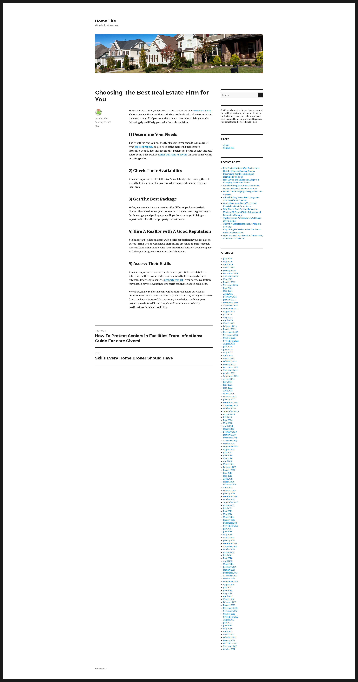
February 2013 (229, 602)
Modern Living (101, 118)
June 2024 (228, 288)
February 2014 (229, 567)
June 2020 (228, 420)
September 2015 (230, 526)
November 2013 (230, 576)
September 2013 (230, 581)
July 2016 (227, 508)
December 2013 (230, 573)
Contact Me (228, 148)
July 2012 (227, 623)
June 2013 (227, 590)
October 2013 (229, 579)
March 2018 (228, 482)
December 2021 (230, 367)
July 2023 (227, 314)
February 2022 (230, 361)
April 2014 (227, 561)
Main (97, 126)
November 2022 (230, 335)
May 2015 (227, 535)
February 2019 (229, 467)
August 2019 (228, 449)
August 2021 (228, 379)
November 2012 (230, 611)
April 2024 (228, 294)
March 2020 (228, 429)
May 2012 (227, 628)
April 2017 (227, 488)
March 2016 (228, 517)
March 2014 (228, 564)
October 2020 (229, 408)
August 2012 (228, 620)
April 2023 (228, 320)
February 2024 (230, 297)
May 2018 (227, 476)
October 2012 (229, 614)
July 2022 (227, 347)
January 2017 (229, 493)
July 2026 (227, 259)
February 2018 (229, 485)
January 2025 (229, 282)
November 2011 (230, 646)
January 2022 (229, 364)
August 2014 (228, 552)
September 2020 (231, 411)
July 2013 (227, 587)
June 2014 (227, 558)
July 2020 (227, 417)
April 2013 (227, 596)
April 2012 (227, 631)
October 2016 (229, 499)
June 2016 (227, 511)
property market (173, 280)
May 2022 (227, 352)
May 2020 (227, 423)
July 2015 (227, 529)
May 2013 (227, 593)
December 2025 (230, 273)
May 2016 (227, 514)
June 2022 (227, 350)
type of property (144, 146)
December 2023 (230, 303)
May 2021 (227, 388)
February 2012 (229, 637)
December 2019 (230, 438)
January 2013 (229, 605)
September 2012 (230, 617)
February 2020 (230, 432)
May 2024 (227, 291)
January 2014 (229, 570)
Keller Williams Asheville (172, 154)
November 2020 (230, 405)
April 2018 (227, 479)
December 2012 (230, 608)
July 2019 (227, 452)
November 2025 (230, 276)
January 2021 (229, 399)
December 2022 (230, 332)
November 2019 (230, 441)
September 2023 (231, 308)
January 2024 (229, 300)
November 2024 (230, 285)
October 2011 (229, 649)
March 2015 (228, 537)
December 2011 (230, 643)
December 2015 (230, 523)
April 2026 (228, 264)
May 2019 (227, 458)
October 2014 (229, 549)
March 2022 (228, 358)
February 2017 (229, 490)
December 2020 (230, 402)
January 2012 (229, 640)
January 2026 (229, 270)
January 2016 (229, 520)
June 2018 (227, 473)
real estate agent (201, 110)
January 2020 (229, 435)
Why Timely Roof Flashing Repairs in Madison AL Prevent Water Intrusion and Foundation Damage (242, 212)
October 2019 (229, 444)
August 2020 (229, 414)
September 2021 (230, 376)
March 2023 (228, 323)
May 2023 (227, 317)
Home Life (105, 21)
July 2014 (227, 555)
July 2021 (227, 382)
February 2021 (229, 397)
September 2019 (230, 446)
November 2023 (230, 306)
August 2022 (229, 344)
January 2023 (229, 329)
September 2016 (230, 502)
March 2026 (228, 267)
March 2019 (228, 464)
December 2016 (230, 496)
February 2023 (230, 326)
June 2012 (227, 626)
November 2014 (230, 546)
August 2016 (228, 505)
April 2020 (228, 426)
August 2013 (228, 584)
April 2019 (227, 461)
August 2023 (229, 311)
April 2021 (227, 391)
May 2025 (227, 279)
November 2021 (230, 370)
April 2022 (228, 355)
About (226, 145)
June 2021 (227, 385)
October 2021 (229, 373)
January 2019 (229, 470)
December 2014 (230, 543)
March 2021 (228, 394)
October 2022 (229, 338)
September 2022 (231, 341)
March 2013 (228, 599)
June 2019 (227, 455)
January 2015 (229, 540)
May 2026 (227, 261)
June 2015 (227, 532)
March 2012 (228, 634)
